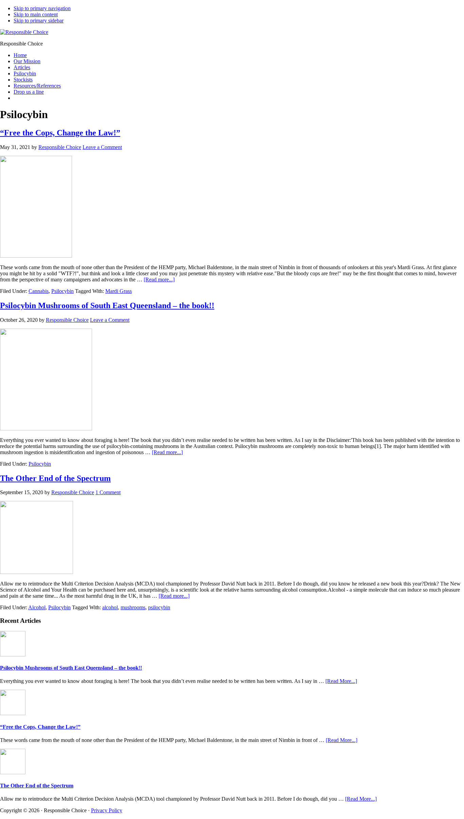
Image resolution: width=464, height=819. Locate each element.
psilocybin (159, 607)
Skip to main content (36, 14)
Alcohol (37, 607)
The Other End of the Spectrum (55, 478)
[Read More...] (341, 681)
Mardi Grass (118, 291)
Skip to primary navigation (42, 8)
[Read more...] (159, 279)
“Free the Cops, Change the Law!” (60, 132)
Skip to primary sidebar (39, 20)
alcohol (110, 607)
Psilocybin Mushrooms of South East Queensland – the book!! (107, 305)
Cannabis (39, 291)
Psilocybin (62, 291)
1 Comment (108, 492)
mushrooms (133, 607)
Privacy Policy (106, 810)
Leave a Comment (102, 147)
